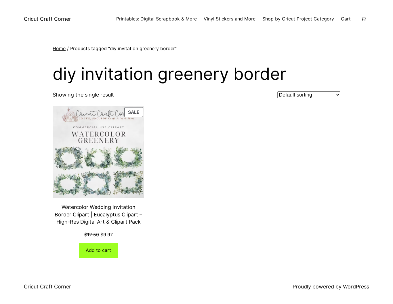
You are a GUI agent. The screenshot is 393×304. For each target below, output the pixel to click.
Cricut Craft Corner (47, 19)
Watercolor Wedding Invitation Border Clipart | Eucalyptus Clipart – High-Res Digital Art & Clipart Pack (98, 214)
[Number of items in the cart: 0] (363, 19)
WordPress (356, 287)
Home (59, 48)
